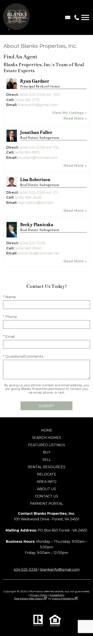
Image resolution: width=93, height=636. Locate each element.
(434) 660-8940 (28, 248)
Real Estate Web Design (29, 598)
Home (46, 430)
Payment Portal (46, 504)
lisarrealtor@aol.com (36, 203)
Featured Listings (46, 445)
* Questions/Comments (23, 356)
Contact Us (46, 496)
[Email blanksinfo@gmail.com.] (68, 17)
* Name (9, 297)
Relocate (46, 474)
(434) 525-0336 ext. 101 (38, 192)
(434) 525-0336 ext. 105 (39, 147)
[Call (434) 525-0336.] (76, 17)
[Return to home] (17, 17)
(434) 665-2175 (27, 100)
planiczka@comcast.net (38, 253)
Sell (46, 460)
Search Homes (46, 438)
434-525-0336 (25, 569)
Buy (46, 452)
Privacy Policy (39, 595)
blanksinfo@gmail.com (38, 105)
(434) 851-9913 (27, 152)
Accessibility (57, 595)
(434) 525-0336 (32, 243)
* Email (9, 337)
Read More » (75, 118)
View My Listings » (69, 113)
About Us (46, 489)
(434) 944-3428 (28, 197)
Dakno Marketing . (65, 598)
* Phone (10, 317)
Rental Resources (46, 467)
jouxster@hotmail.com (38, 158)
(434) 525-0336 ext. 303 (39, 95)
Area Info (46, 482)
